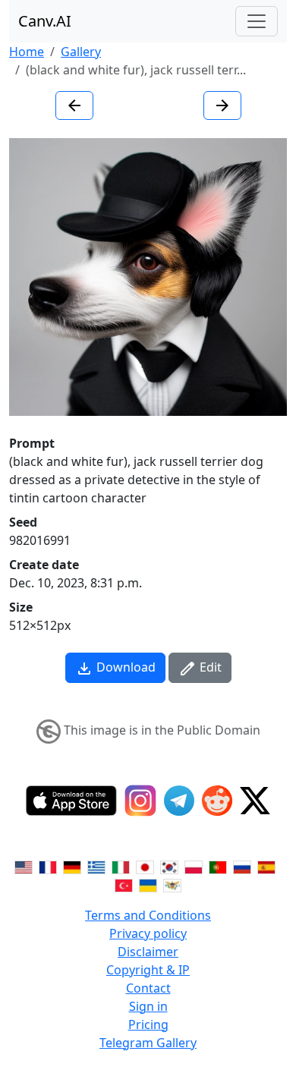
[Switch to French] (48, 866)
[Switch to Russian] (242, 866)
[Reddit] (217, 800)
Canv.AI (44, 21)
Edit (209, 667)
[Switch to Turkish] (124, 884)
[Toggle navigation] (256, 21)
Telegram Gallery (148, 1042)
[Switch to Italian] (121, 866)
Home (26, 51)
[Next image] (222, 105)
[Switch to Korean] (169, 866)
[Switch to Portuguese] (218, 866)
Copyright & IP (148, 969)
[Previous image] (74, 105)
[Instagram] (140, 800)
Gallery (81, 51)
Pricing (148, 1024)
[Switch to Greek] (96, 866)
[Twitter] (255, 800)
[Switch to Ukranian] (148, 884)
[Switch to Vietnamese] (172, 884)
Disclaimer (148, 951)
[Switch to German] (72, 866)
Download (124, 667)
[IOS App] (71, 800)
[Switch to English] (23, 866)
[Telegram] (179, 800)
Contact (148, 988)
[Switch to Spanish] (266, 866)
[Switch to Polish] (193, 866)
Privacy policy (148, 933)
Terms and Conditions (148, 915)
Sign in (148, 1006)
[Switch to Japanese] (145, 866)
